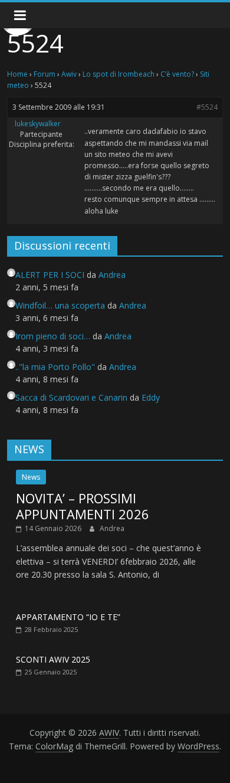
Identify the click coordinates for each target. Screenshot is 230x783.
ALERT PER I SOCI (49, 274)
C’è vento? (177, 74)
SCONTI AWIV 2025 (53, 659)
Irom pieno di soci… (52, 336)
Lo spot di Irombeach (119, 74)
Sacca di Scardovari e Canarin (71, 397)
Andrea (112, 528)
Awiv (69, 74)
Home (17, 74)
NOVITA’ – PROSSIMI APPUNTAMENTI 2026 (82, 505)
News (31, 477)
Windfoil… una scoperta (60, 305)
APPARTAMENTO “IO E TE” (68, 617)
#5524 (207, 107)
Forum (44, 74)
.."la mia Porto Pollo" (55, 366)
